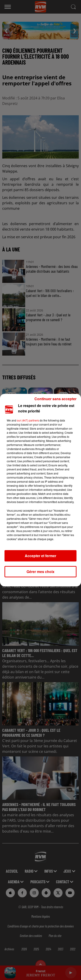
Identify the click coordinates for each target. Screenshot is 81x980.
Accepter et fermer (40, 555)
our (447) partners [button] (28, 420)
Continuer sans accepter (55, 398)
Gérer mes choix (40, 571)
